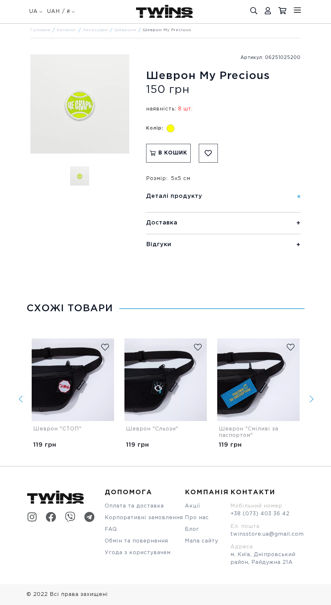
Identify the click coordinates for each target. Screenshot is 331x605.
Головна (40, 30)
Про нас (197, 517)
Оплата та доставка (134, 506)
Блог (192, 529)
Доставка (161, 222)
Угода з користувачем (138, 552)
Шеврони (125, 30)
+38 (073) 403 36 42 (260, 513)
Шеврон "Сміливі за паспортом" (249, 432)
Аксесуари (95, 30)
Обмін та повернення (136, 541)
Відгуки (158, 244)
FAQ (111, 529)
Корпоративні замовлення (144, 517)
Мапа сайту (201, 541)
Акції (192, 506)
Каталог (66, 30)
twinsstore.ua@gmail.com (267, 534)
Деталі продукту (174, 196)
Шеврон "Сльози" (152, 429)
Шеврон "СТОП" (57, 429)
